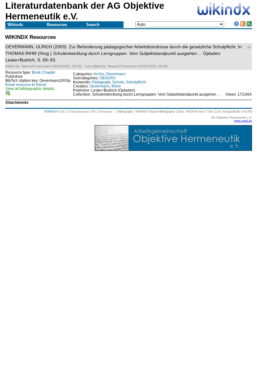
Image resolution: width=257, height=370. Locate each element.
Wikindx (15, 24)
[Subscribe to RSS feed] (242, 24)
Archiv (98, 74)
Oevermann (116, 74)
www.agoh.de (243, 120)
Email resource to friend (25, 84)
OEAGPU (108, 78)
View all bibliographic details (29, 89)
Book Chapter (43, 72)
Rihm (116, 86)
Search (93, 24)
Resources (57, 24)
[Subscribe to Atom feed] (249, 24)
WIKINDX (51, 111)
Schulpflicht (136, 82)
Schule (118, 82)
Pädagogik (101, 82)
